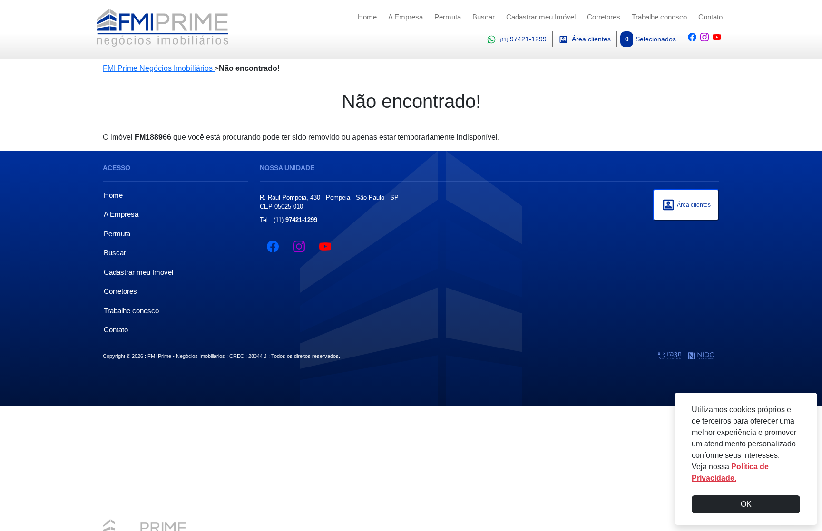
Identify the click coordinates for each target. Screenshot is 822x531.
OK (746, 504)
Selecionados (650, 39)
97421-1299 (523, 39)
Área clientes (591, 39)
